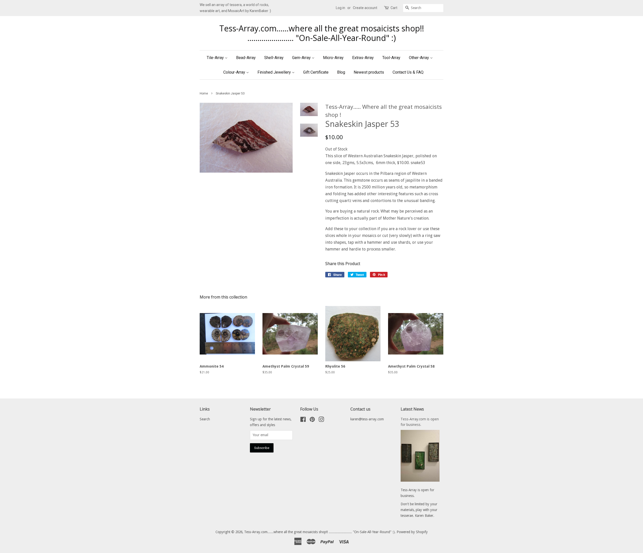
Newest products (369, 72)
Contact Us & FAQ (408, 72)
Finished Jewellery (274, 72)
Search (205, 419)
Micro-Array (333, 57)
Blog (341, 72)
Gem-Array (302, 57)
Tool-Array (391, 57)
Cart (394, 8)
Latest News (412, 409)
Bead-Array (246, 57)
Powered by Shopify (412, 532)
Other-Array (419, 57)
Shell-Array (274, 57)
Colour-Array (234, 72)
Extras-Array (363, 57)
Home (204, 93)
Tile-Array (216, 57)
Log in (340, 8)
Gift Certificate (316, 72)
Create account (365, 8)
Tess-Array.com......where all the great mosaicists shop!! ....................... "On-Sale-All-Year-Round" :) (321, 33)
